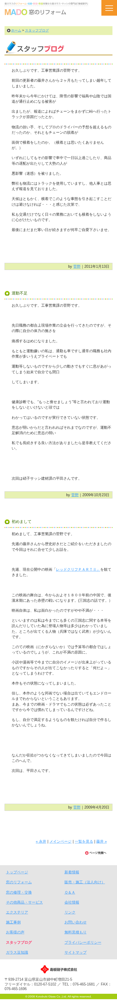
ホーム (16, 30)
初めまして (22, 521)
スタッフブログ (37, 30)
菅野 (77, 266)
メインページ (60, 841)
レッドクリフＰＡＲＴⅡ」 (78, 569)
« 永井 (41, 841)
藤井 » (101, 841)
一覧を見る (84, 841)
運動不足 (20, 293)
